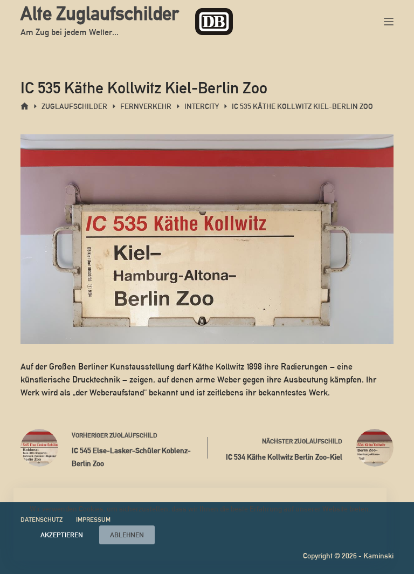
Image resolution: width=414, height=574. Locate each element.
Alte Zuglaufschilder (99, 13)
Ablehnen (127, 535)
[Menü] (389, 21)
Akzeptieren (61, 535)
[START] (24, 106)
